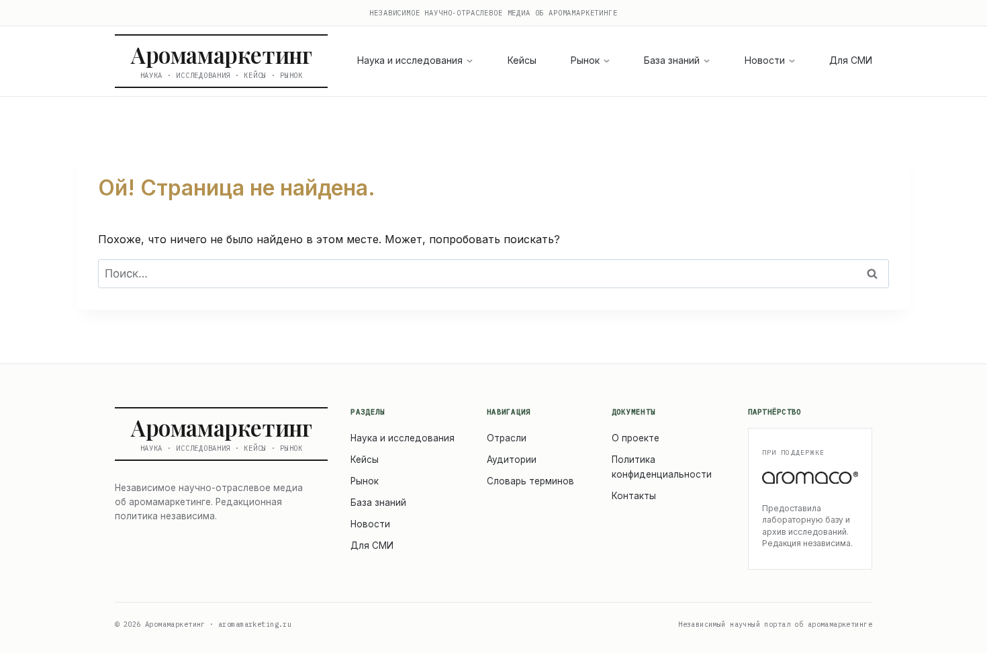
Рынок (585, 60)
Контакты (634, 495)
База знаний (672, 60)
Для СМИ (850, 60)
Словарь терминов (530, 481)
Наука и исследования (410, 60)
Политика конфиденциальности (662, 467)
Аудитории (511, 459)
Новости (765, 60)
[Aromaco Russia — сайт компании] (810, 478)
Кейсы (522, 60)
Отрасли (506, 438)
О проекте (635, 438)
